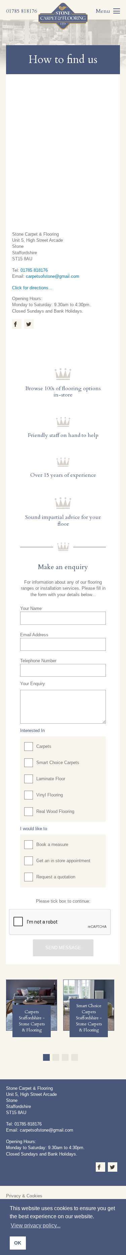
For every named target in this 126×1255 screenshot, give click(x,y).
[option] (31, 1005)
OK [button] (17, 1243)
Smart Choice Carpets (57, 762)
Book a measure (52, 844)
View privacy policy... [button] (35, 1225)
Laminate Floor (50, 778)
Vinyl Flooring (49, 794)
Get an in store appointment (63, 860)
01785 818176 (34, 270)
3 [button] (65, 1057)
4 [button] (74, 1057)
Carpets (43, 746)
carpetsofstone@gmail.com (52, 276)
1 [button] (46, 1057)
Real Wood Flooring (55, 811)
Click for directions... (32, 287)
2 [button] (55, 1057)
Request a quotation (55, 876)
